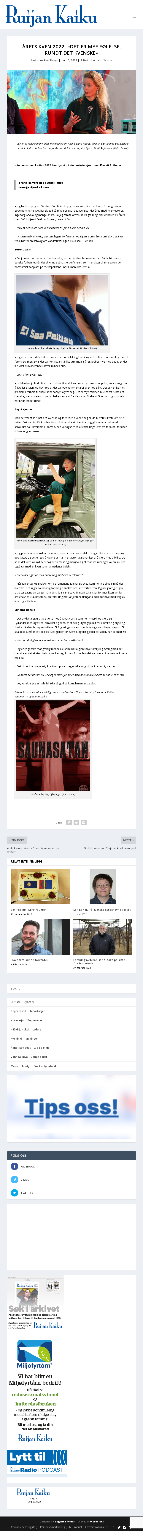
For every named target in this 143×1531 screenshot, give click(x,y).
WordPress (97, 1521)
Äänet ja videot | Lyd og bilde (30, 1047)
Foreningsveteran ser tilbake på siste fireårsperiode (99, 961)
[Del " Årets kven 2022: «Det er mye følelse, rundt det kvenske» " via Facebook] (69, 822)
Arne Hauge (51, 60)
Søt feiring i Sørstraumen (29, 909)
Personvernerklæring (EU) (55, 1527)
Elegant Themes (65, 1521)
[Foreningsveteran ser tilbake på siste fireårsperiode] (102, 936)
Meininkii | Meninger (24, 1038)
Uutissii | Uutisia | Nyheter (96, 60)
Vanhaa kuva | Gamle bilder (29, 1057)
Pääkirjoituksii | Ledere (26, 1029)
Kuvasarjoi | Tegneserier (27, 1020)
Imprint (78, 1527)
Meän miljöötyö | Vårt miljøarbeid (33, 1066)
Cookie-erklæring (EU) (24, 1527)
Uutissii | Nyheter (22, 1002)
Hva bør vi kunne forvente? (29, 960)
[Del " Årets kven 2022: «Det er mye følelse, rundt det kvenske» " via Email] (84, 822)
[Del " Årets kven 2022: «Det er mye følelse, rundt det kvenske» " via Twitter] (76, 822)
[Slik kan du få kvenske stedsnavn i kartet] (102, 886)
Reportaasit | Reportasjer (28, 1011)
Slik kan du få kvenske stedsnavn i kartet (102, 909)
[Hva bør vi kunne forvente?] (40, 936)
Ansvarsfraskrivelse (96, 1527)
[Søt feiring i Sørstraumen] (40, 886)
